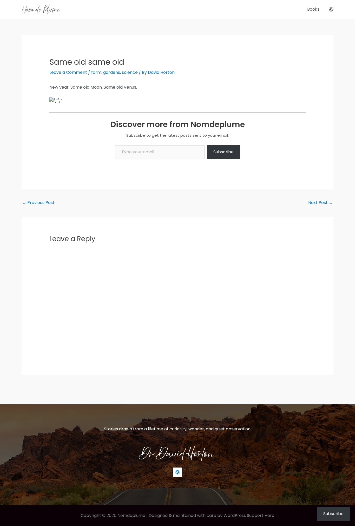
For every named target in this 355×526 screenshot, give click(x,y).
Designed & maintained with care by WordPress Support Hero (211, 515)
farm (96, 72)
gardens (111, 72)
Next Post (320, 203)
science (130, 72)
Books (313, 9)
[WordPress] (331, 9)
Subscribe (223, 152)
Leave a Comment (68, 72)
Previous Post (38, 203)
